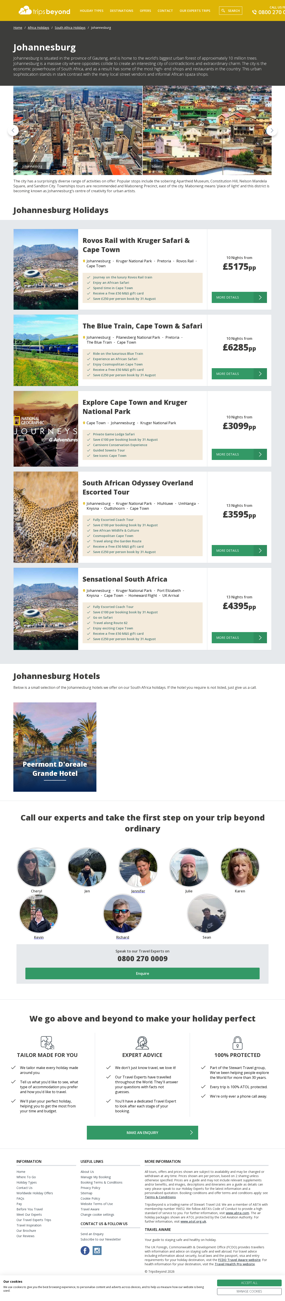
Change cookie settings (97, 1214)
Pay (19, 1204)
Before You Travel (29, 1209)
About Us (87, 1171)
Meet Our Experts (29, 1214)
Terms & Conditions (160, 1197)
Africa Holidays (38, 27)
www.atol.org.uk (193, 1221)
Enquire (142, 973)
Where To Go (26, 1177)
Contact (165, 10)
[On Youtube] (97, 1253)
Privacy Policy (90, 1188)
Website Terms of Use (97, 1204)
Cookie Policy (90, 1198)
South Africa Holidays (70, 27)
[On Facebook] (85, 1253)
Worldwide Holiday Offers (34, 1193)
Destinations (121, 10)
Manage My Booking (96, 1177)
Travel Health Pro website (235, 1264)
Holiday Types (91, 10)
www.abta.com (237, 1213)
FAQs (20, 1198)
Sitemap (86, 1193)
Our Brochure (26, 1230)
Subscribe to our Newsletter (101, 1239)
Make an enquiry (142, 1132)
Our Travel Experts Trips (33, 1220)
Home (17, 27)
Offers (145, 10)
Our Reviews (25, 1236)
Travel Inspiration (28, 1225)
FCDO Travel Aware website (239, 1260)
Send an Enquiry (92, 1234)
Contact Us (24, 1188)
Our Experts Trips (195, 10)
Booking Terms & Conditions (101, 1182)
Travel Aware (90, 1209)
